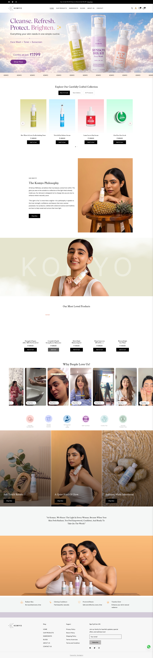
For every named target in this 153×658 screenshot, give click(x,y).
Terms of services (72, 640)
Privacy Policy (70, 629)
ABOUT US (46, 643)
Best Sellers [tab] (76, 93)
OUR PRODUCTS (48, 633)
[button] (132, 8)
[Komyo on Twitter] (95, 648)
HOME (45, 629)
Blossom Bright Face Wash (122, 342)
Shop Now (90, 2)
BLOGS (45, 640)
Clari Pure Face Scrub (119, 135)
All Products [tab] (89, 93)
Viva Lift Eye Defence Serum (62, 135)
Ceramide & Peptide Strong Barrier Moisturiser (53, 342)
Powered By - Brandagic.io (76, 655)
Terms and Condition (73, 643)
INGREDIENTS (47, 636)
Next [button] (130, 123)
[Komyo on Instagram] (99, 648)
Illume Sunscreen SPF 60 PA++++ (99, 342)
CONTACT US (47, 646)
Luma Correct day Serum (90, 135)
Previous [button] (23, 123)
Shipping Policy (71, 636)
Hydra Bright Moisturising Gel (76, 342)
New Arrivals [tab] (64, 93)
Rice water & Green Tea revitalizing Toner (33, 135)
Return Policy (70, 633)
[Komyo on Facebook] (90, 648)
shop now (9, 501)
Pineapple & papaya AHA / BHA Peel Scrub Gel (30, 342)
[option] (33, 123)
